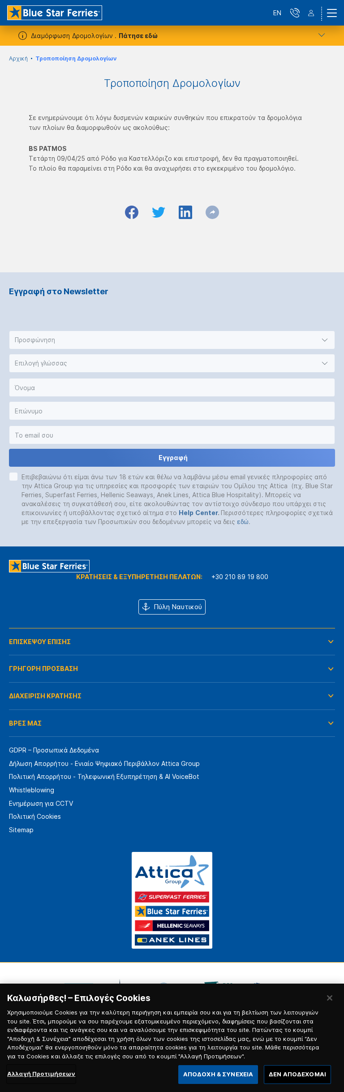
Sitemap (21, 830)
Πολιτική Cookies (35, 816)
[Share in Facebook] (131, 212)
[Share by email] (212, 212)
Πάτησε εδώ (138, 35)
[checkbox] (13, 477)
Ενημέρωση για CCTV (41, 803)
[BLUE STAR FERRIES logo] (54, 12)
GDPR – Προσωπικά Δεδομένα (54, 750)
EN (277, 13)
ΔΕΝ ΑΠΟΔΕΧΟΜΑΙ (297, 1074)
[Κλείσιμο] (330, 998)
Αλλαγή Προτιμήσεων (41, 1073)
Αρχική (18, 58)
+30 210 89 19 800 (239, 576)
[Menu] (332, 13)
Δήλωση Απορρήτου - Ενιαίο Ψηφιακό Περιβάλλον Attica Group (104, 763)
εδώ (243, 521)
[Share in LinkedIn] (185, 212)
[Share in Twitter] (158, 212)
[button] (172, 340)
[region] (172, 1038)
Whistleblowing (31, 790)
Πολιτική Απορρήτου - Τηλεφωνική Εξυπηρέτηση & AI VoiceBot (104, 776)
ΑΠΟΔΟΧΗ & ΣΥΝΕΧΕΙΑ (218, 1074)
